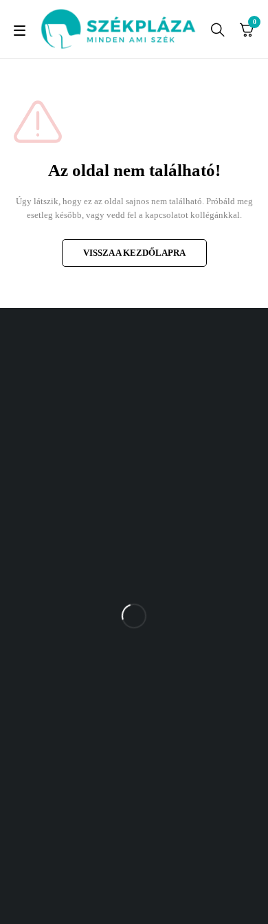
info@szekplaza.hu (180, 694)
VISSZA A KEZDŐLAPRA (134, 253)
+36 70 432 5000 (176, 667)
